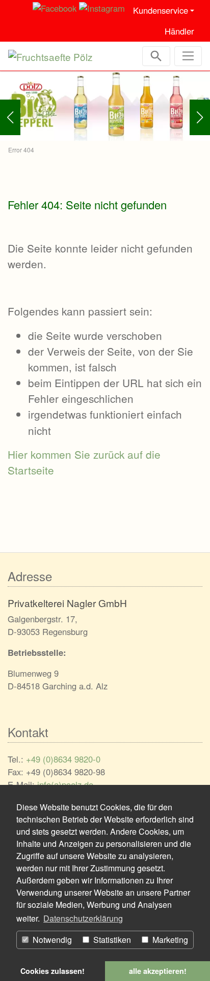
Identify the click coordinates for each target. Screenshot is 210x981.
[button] (10, 117)
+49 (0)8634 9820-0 (63, 759)
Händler (178, 31)
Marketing (169, 939)
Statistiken (111, 939)
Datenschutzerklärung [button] (83, 918)
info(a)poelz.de (65, 784)
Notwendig (51, 939)
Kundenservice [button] (160, 10)
